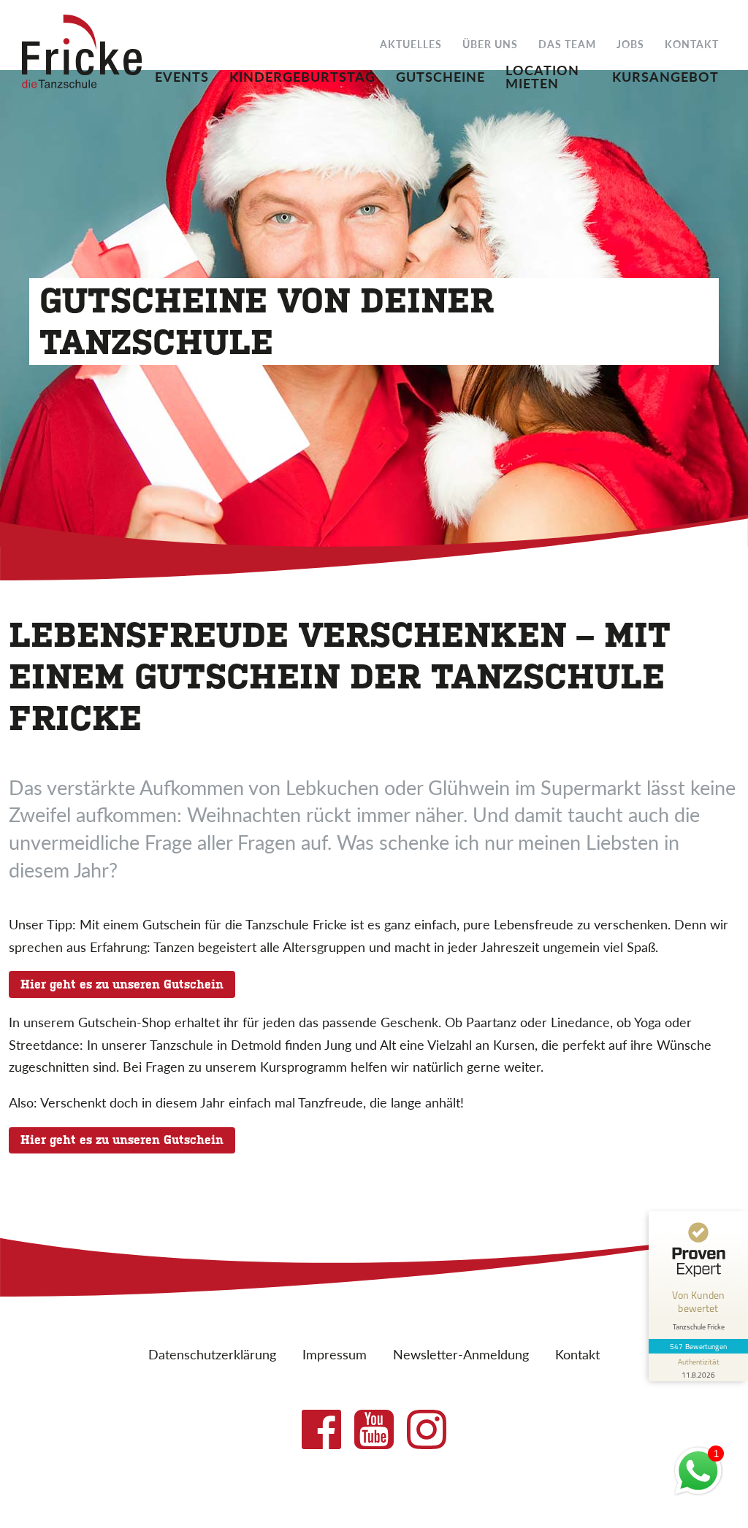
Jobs (630, 43)
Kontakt (692, 43)
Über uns (490, 43)
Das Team (567, 43)
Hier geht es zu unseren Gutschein (122, 984)
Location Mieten (542, 75)
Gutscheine (440, 75)
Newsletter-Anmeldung (461, 1354)
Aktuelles (411, 43)
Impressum (334, 1354)
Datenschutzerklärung (212, 1354)
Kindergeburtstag (302, 75)
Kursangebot (665, 75)
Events (182, 75)
